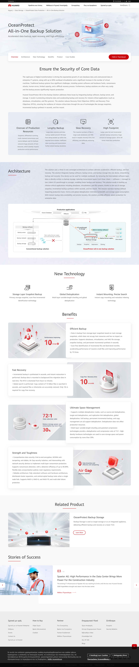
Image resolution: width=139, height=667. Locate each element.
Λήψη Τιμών (37, 625)
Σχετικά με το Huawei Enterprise (18, 625)
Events (10, 632)
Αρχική (10, 10)
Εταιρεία (109, 625)
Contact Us (11, 636)
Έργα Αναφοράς (87, 625)
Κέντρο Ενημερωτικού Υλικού (91, 629)
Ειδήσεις (11, 629)
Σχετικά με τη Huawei (15, 640)
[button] (2, 585)
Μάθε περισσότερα (55, 659)
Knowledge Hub (87, 636)
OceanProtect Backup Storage (89, 517)
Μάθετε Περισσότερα (64, 636)
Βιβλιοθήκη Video (87, 632)
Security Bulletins (111, 629)
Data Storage (19, 10)
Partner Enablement (63, 632)
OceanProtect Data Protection (35, 10)
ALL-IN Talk (85, 640)
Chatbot (35, 632)
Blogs (83, 643)
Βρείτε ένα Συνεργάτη (64, 629)
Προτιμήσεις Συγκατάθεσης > (98, 659)
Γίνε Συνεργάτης (62, 625)
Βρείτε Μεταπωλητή (39, 629)
